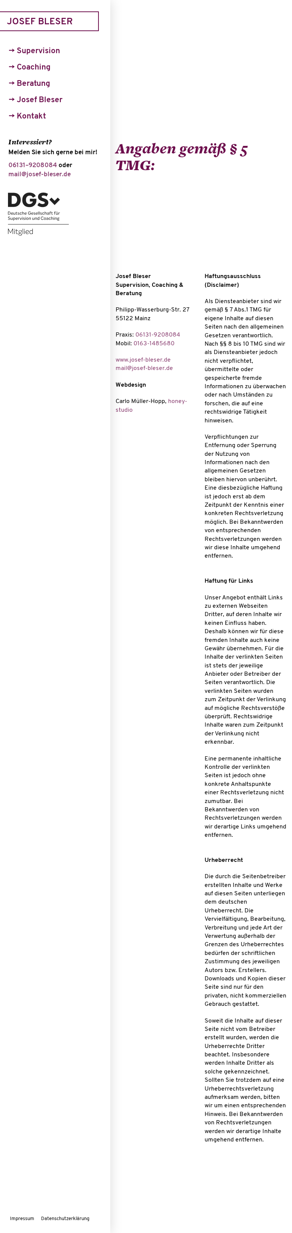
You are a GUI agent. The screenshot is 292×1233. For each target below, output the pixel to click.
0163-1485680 (154, 344)
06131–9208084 (32, 165)
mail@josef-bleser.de (39, 174)
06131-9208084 (157, 335)
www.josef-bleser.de (143, 360)
